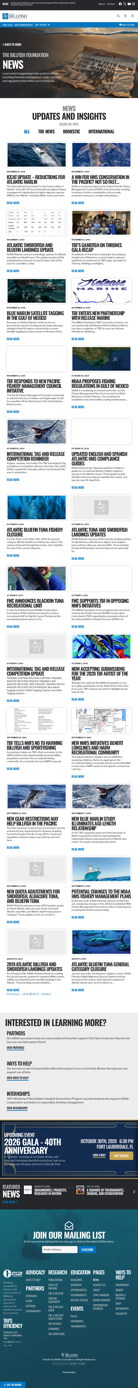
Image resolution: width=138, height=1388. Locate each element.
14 (27, 994)
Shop (118, 1303)
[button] (134, 1191)
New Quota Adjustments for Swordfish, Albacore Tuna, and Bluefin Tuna (33, 896)
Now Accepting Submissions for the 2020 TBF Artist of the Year (100, 673)
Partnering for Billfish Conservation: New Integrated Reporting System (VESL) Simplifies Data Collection (43, 4)
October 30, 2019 (80, 376)
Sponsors (31, 1296)
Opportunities (79, 1290)
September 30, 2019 (17, 737)
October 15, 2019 (15, 524)
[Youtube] (129, 4)
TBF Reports (55, 1324)
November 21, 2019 (81, 240)
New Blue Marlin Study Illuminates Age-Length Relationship (94, 823)
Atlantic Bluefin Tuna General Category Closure (100, 966)
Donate (119, 1290)
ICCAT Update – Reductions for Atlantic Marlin (36, 179)
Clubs (29, 1301)
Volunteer (121, 1314)
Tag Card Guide (56, 1334)
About (101, 4)
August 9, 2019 (79, 959)
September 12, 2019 (16, 886)
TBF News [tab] (46, 131)
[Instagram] (133, 4)
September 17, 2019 (81, 813)
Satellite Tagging (53, 1286)
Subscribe (87, 1249)
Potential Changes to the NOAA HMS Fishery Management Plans (101, 894)
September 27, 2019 (81, 737)
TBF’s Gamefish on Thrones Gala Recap (97, 247)
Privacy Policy (69, 1372)
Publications (55, 1280)
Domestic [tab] (71, 131)
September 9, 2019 (81, 886)
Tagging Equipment (54, 1300)
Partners (16, 1033)
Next (48, 994)
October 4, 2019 (80, 595)
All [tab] (27, 131)
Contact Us (99, 1285)
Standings (53, 1329)
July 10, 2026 (93, 1186)
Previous (12, 994)
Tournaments (33, 1311)
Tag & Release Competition (56, 1317)
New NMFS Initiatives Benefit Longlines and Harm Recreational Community (97, 747)
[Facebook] (120, 4)
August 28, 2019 (15, 959)
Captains (30, 1306)
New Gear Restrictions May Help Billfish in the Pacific (32, 821)
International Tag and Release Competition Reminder (36, 456)
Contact (111, 4)
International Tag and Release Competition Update (36, 671)
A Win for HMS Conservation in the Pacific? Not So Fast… (100, 179)
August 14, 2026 (42, 1186)
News (5, 4)
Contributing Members (100, 1307)
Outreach (76, 1285)
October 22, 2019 (80, 448)
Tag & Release (56, 1293)
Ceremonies (77, 1321)
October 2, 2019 (80, 663)
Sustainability (79, 1295)
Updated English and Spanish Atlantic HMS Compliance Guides (99, 458)
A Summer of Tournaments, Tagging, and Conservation (105, 1191)
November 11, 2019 (16, 376)
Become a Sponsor (121, 1296)
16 (33, 994)
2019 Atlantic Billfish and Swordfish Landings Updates (34, 966)
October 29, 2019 (15, 448)
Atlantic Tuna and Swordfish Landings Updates (99, 532)
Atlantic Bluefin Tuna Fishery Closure (35, 532)
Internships (18, 1093)
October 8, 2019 (15, 595)
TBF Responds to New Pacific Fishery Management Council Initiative (34, 385)
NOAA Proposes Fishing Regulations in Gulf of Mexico (100, 383)
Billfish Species (79, 1300)
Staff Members (101, 1295)
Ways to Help (19, 1063)
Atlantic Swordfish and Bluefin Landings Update (30, 247)
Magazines (76, 1280)
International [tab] (101, 131)
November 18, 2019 (16, 308)
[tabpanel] (69, 569)
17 (37, 994)
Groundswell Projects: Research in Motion (50, 1191)
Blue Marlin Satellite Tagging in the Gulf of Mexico (35, 315)
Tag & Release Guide (56, 1308)
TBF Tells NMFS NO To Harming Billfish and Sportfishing (34, 745)
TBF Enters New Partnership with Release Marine (98, 315)
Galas (74, 1316)
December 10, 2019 (16, 172)
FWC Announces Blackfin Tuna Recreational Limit (35, 603)
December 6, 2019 (80, 172)
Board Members (102, 1300)
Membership (122, 1285)
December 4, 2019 (15, 240)
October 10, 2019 (80, 524)
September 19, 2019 (16, 813)
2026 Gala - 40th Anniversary (18, 25)
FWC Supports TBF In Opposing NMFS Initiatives (100, 603)
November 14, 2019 (81, 308)
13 (23, 994)
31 (43, 994)
